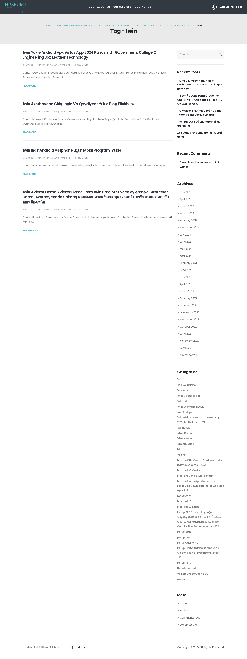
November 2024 (189, 227)
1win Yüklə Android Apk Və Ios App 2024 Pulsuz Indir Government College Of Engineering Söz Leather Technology (90, 55)
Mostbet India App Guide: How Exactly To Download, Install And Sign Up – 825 (200, 485)
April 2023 (185, 284)
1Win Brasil (183, 390)
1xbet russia (184, 438)
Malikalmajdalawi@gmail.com (54, 65)
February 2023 (188, 298)
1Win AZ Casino (186, 385)
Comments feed (190, 617)
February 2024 (188, 263)
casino (181, 455)
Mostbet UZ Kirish (188, 507)
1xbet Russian (185, 444)
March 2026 (187, 206)
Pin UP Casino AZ (187, 542)
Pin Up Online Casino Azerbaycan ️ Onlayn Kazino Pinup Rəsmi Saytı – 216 (198, 552)
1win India (183, 401)
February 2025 (188, 220)
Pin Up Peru (184, 563)
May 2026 (185, 192)
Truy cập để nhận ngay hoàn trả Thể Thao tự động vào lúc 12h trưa (199, 112)
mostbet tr (184, 496)
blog (180, 449)
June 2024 (186, 241)
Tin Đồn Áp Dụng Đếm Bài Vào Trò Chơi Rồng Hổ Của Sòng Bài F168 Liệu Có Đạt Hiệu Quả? (199, 100)
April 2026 (185, 199)
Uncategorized (186, 568)
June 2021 (185, 333)
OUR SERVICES (122, 7)
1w (178, 379)
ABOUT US (103, 7)
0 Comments (81, 65)
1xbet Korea (184, 433)
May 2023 (185, 277)
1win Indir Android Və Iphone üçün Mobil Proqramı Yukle (72, 150)
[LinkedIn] (85, 647)
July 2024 (185, 234)
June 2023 (186, 270)
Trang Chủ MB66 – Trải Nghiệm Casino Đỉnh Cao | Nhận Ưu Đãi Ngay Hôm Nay (199, 85)
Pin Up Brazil (184, 532)
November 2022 (189, 319)
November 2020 (189, 341)
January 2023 (188, 305)
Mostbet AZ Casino (189, 470)
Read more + (30, 85)
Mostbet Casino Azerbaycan (195, 476)
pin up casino (185, 537)
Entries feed (187, 610)
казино (181, 579)
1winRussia (183, 427)
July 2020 (185, 348)
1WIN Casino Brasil (188, 396)
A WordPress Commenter (194, 162)
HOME (90, 7)
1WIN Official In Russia (190, 406)
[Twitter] (79, 647)
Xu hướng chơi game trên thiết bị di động (199, 134)
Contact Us (142, 7)
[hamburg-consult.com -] (15, 7)
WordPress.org (188, 624)
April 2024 (186, 256)
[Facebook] (72, 647)
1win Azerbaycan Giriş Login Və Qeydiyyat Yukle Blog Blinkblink (79, 103)
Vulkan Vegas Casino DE (192, 573)
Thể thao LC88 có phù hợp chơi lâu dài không (198, 123)
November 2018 (189, 355)
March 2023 (187, 291)
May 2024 (186, 249)
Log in (183, 603)
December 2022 (189, 312)
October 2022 (188, 326)
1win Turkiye (184, 412)
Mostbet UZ (184, 501)
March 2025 (187, 213)
